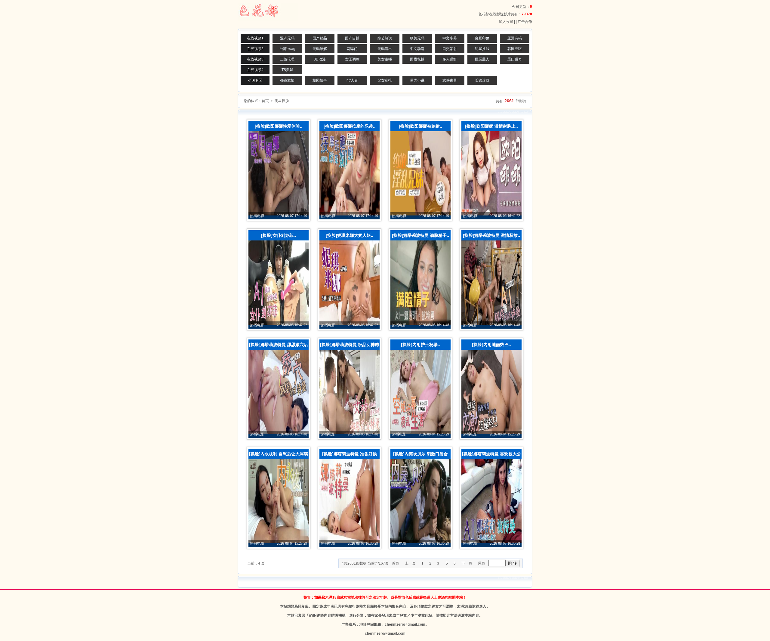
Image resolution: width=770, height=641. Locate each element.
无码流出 (384, 49)
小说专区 (255, 80)
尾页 (481, 563)
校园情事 (320, 80)
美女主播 (384, 59)
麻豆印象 (482, 38)
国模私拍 (417, 59)
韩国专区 (514, 49)
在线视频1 (255, 38)
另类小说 (417, 80)
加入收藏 (506, 22)
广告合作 (525, 22)
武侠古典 (449, 80)
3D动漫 (320, 59)
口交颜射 (449, 49)
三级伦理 (287, 59)
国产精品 (320, 38)
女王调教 (352, 59)
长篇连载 (482, 80)
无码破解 (320, 49)
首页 (265, 101)
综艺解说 (384, 38)
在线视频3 (255, 59)
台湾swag (287, 49)
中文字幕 (449, 38)
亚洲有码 (514, 38)
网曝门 (352, 49)
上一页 (410, 563)
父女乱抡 (384, 80)
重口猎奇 (514, 59)
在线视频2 (255, 49)
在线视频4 (255, 70)
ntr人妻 (352, 80)
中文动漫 (417, 49)
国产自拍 (352, 38)
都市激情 (287, 80)
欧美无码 (417, 38)
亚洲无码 (287, 38)
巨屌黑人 (482, 59)
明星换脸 (482, 49)
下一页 (466, 563)
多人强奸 (449, 59)
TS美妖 (287, 70)
